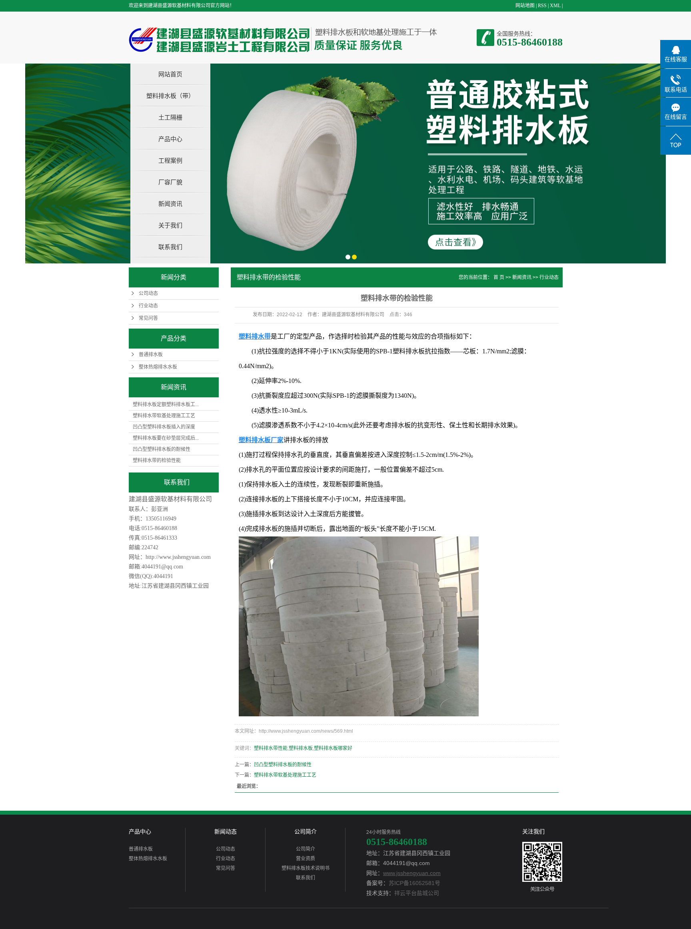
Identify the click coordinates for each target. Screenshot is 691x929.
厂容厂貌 (170, 182)
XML (555, 5)
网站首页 (170, 74)
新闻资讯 (170, 203)
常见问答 (148, 318)
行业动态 (148, 306)
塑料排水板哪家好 (333, 748)
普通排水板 (151, 354)
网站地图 (525, 5)
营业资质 (305, 858)
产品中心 (170, 139)
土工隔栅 (170, 117)
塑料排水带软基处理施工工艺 (164, 416)
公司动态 (148, 293)
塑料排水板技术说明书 (306, 868)
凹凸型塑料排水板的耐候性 (161, 449)
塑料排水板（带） (170, 95)
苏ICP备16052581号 (414, 883)
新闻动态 (225, 831)
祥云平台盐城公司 (416, 893)
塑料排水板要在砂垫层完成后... (166, 438)
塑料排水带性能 (271, 748)
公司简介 (305, 831)
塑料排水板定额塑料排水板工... (166, 404)
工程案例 (170, 160)
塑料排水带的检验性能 (157, 460)
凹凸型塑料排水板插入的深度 (164, 427)
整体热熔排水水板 (158, 367)
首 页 (498, 277)
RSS (542, 5)
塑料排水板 (301, 748)
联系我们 (170, 246)
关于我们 (170, 225)
